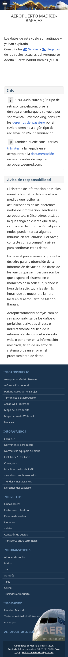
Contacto (12, 649)
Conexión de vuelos (16, 534)
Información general (16, 385)
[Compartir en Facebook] (34, 80)
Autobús (9, 575)
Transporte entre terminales (20, 540)
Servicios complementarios (20, 475)
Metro (8, 563)
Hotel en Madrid (14, 610)
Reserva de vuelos (15, 516)
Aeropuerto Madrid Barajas (20, 379)
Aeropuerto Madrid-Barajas (34, 18)
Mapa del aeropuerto (16, 410)
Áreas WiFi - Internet (16, 403)
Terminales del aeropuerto (20, 397)
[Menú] (5, 5)
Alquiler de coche (14, 557)
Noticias (9, 422)
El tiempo (10, 622)
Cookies (49, 652)
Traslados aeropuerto (17, 594)
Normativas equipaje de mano (22, 451)
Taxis (7, 581)
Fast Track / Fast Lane (17, 457)
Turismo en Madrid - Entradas (22, 616)
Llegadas (9, 522)
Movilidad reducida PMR (19, 469)
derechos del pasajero (28, 122)
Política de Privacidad (33, 652)
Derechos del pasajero (17, 487)
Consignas (10, 463)
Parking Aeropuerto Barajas (20, 391)
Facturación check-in (16, 510)
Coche (8, 587)
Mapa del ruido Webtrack (19, 416)
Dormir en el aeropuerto (18, 444)
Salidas (8, 528)
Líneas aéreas (12, 504)
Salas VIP (9, 438)
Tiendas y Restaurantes (18, 481)
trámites (13, 148)
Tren (6, 569)
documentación (42, 154)
